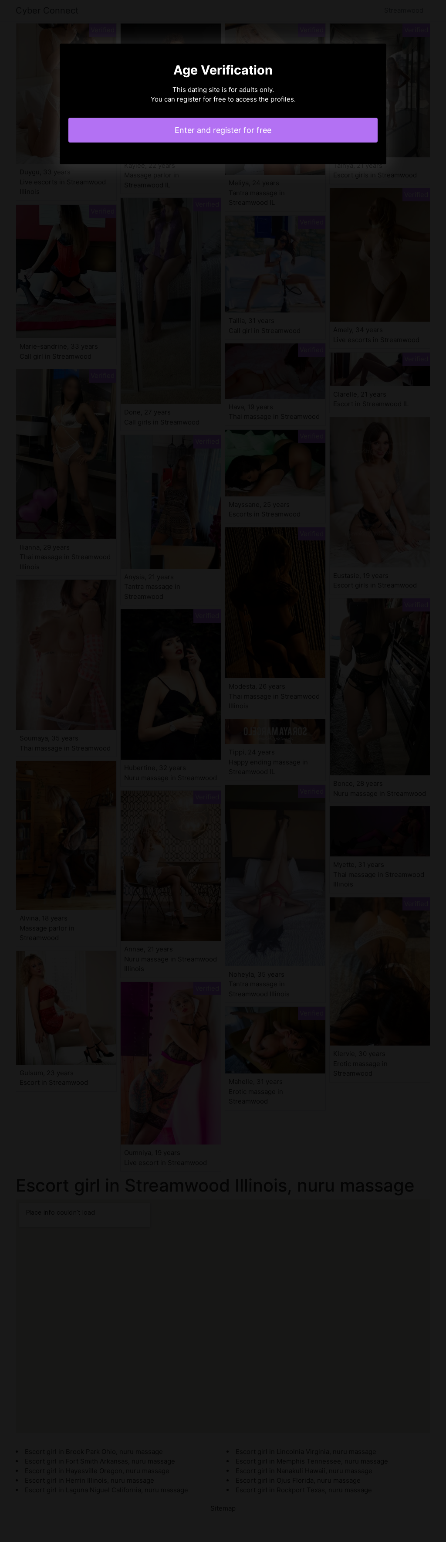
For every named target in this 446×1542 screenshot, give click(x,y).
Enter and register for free (223, 130)
